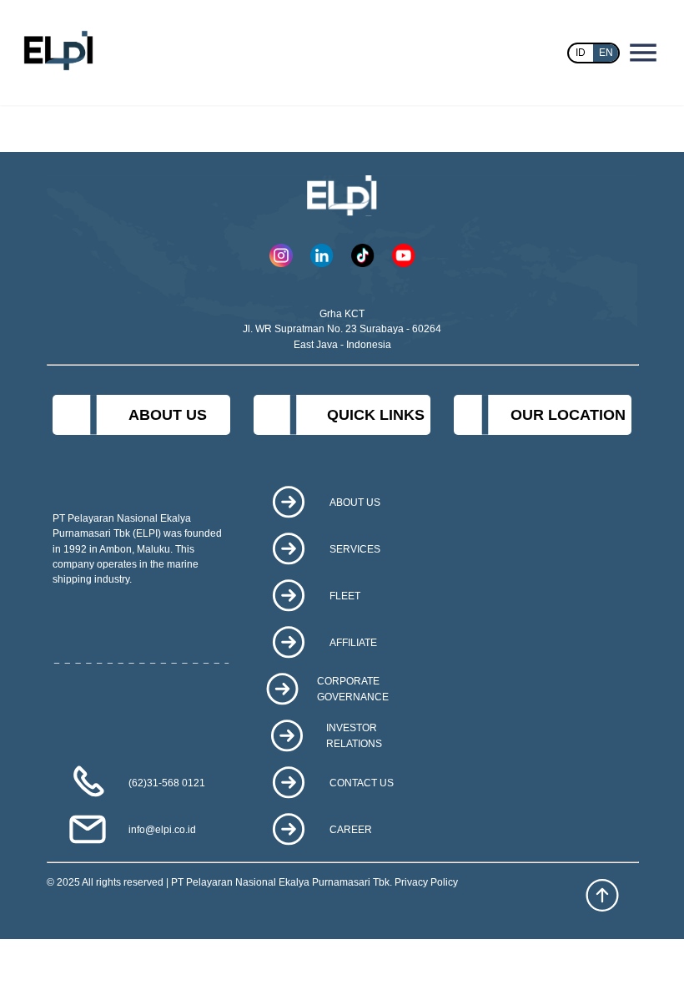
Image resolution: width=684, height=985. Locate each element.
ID (581, 52)
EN (606, 52)
